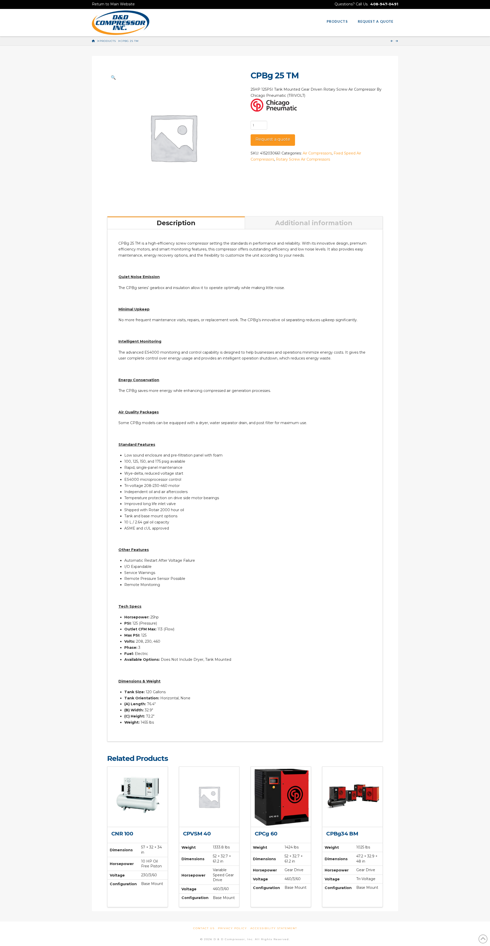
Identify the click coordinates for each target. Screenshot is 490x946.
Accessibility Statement (273, 928)
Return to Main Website (113, 4)
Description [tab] (176, 223)
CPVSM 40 (197, 833)
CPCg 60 (266, 833)
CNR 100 (122, 833)
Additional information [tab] (313, 223)
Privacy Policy (232, 928)
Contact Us (204, 928)
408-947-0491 (384, 4)
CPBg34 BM (342, 833)
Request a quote (272, 139)
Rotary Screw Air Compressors (303, 159)
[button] (113, 77)
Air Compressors (317, 153)
